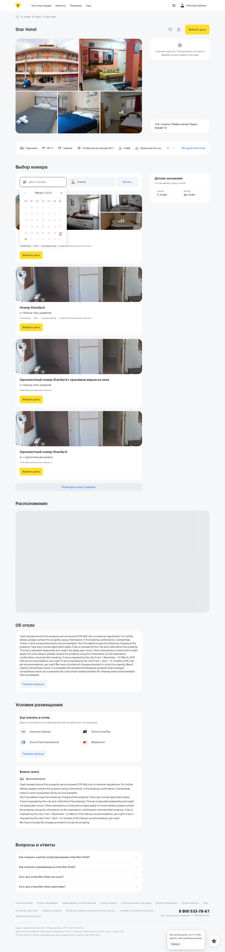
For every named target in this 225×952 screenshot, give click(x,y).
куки (190, 934)
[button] (17, 17)
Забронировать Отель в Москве (79, 903)
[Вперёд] (61, 193)
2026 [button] (48, 192)
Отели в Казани (108, 903)
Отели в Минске (190, 903)
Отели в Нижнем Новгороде (136, 903)
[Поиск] (174, 6)
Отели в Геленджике (166, 903)
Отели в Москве (24, 903)
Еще (205, 903)
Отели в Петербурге (47, 903)
